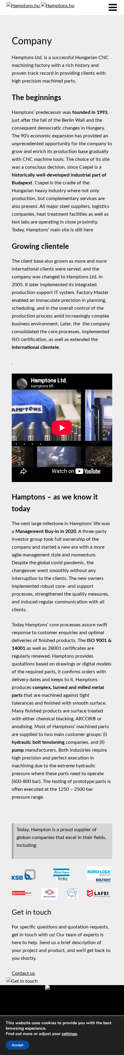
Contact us (23, 973)
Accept (17, 1045)
